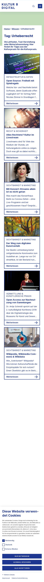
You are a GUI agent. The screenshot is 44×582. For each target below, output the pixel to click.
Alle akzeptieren (22, 568)
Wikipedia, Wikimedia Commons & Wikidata (21, 355)
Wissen (15, 29)
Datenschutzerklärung (19, 578)
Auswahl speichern (22, 562)
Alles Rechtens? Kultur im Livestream (20, 136)
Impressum (6, 578)
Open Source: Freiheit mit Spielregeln (20, 82)
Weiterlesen (12, 103)
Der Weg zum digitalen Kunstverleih (18, 244)
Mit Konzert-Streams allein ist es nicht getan (20, 190)
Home (7, 29)
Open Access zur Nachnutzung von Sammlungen (21, 301)
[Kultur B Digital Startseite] (10, 6)
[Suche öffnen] (33, 6)
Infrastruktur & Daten (19, 77)
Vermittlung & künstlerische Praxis (18, 295)
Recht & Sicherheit (17, 131)
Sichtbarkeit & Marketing (21, 185)
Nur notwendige (22, 556)
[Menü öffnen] (40, 6)
